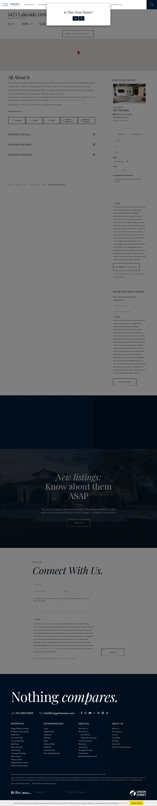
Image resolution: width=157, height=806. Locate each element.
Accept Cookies (136, 803)
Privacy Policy (123, 803)
